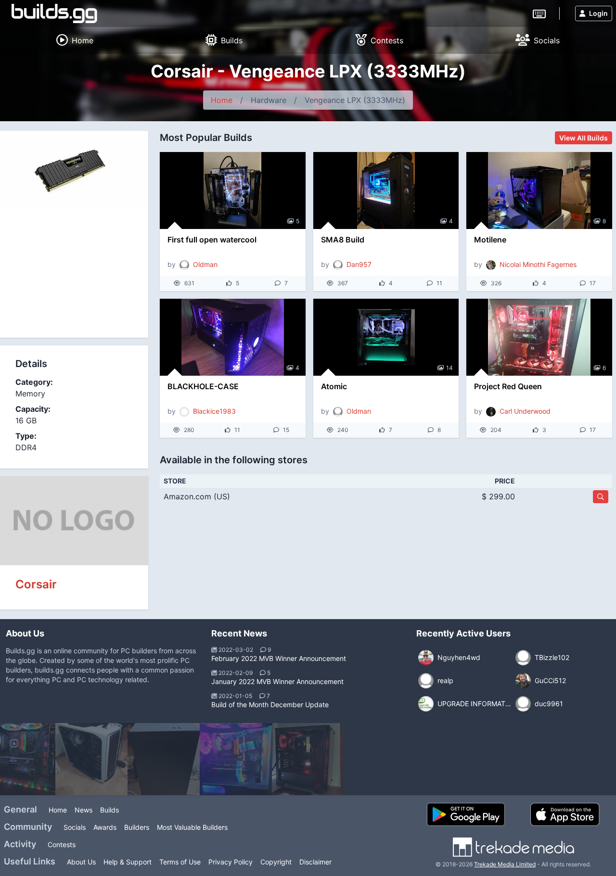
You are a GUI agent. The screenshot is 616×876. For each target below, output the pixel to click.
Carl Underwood (525, 411)
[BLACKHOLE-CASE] (233, 337)
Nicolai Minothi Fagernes (538, 264)
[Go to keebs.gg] (539, 13)
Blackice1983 (214, 411)
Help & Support (127, 862)
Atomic (334, 386)
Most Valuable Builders (192, 827)
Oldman (205, 264)
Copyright (276, 862)
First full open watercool (212, 239)
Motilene (490, 239)
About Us (81, 862)
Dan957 (359, 264)
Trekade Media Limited (505, 864)
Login (598, 13)
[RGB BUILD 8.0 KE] (381, 759)
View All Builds (583, 138)
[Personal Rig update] (453, 759)
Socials (75, 827)
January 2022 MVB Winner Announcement (277, 681)
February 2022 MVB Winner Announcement (278, 658)
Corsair (36, 584)
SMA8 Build (342, 239)
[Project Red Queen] (539, 337)
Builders (136, 827)
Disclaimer (315, 862)
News (83, 810)
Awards (104, 827)
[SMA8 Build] (386, 190)
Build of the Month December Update (270, 704)
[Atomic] (386, 337)
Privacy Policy (230, 862)
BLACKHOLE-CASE (203, 386)
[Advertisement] (74, 273)
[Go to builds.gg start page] (54, 13)
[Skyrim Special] (309, 759)
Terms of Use (180, 862)
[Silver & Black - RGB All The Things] (164, 759)
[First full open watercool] (233, 190)
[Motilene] (539, 190)
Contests (62, 844)
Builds (109, 810)
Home (221, 100)
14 (449, 367)
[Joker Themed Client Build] (525, 759)
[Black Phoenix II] (92, 759)
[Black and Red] (237, 759)
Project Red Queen (508, 386)
